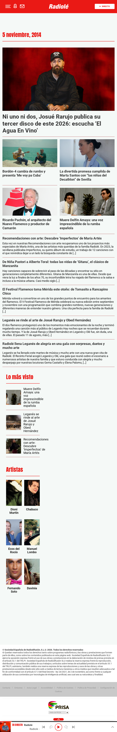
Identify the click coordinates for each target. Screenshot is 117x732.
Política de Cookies (65, 688)
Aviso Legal (32, 688)
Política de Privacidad (87, 688)
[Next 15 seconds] (66, 727)
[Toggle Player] (112, 727)
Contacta (6, 688)
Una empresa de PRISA (58, 705)
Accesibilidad (47, 688)
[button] (8, 6)
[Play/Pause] (58, 727)
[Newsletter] (23, 6)
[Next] (73, 727)
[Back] (43, 727)
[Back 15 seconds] (51, 727)
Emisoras (18, 688)
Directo (106, 6)
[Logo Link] (59, 6)
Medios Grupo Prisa (58, 712)
